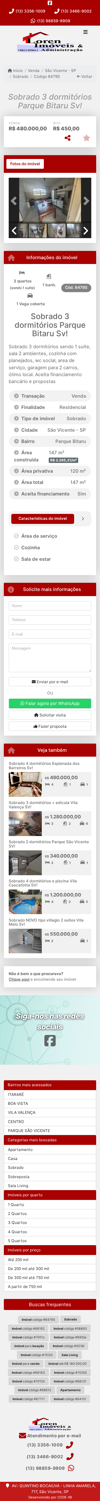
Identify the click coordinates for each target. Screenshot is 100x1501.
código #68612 (34, 1390)
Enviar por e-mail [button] (52, 681)
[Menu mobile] (50, 41)
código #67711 (29, 1399)
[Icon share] (50, 3)
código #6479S (38, 1320)
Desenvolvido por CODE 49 (50, 1497)
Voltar (86, 76)
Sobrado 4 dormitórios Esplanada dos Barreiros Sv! (44, 765)
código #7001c (28, 1337)
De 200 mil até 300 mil (28, 1268)
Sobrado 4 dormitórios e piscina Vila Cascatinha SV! (43, 883)
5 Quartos (17, 1240)
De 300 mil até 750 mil (28, 1277)
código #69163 (28, 1373)
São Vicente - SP (60, 70)
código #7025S (70, 1373)
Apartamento (20, 1149)
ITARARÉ (16, 1094)
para (29, 1346)
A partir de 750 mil (25, 1286)
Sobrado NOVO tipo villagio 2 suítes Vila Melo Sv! (46, 922)
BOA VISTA (18, 1103)
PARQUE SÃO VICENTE (29, 1130)
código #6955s (70, 1337)
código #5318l (68, 1346)
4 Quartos (17, 1231)
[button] (15, 201)
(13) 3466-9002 (76, 11)
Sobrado (20, 76)
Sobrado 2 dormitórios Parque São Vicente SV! (49, 844)
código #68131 (70, 1381)
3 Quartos (17, 1222)
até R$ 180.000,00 (67, 1364)
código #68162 (28, 1328)
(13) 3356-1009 (30, 11)
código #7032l (37, 1355)
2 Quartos (17, 1213)
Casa (12, 1158)
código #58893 (70, 1328)
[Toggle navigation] (85, 32)
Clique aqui (19, 979)
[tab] (25, 164)
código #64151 (70, 1399)
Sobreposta (18, 1176)
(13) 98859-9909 (53, 20)
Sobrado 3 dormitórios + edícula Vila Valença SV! (43, 804)
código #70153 (28, 1381)
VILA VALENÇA (21, 1112)
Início (17, 70)
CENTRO (16, 1121)
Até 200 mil (18, 1259)
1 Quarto (16, 1204)
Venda (33, 70)
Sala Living (18, 1185)
